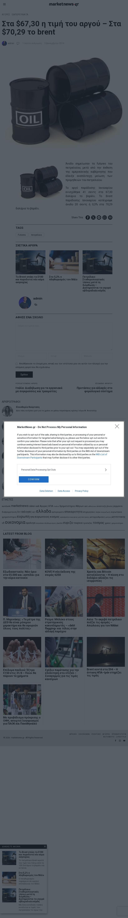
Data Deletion (46, 491)
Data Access (64, 491)
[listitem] (64, 469)
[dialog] (64, 459)
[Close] (118, 427)
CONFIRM (33, 479)
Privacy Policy (81, 491)
